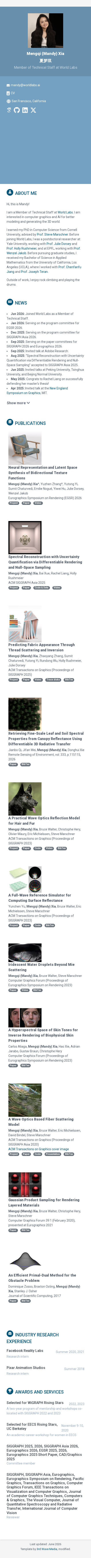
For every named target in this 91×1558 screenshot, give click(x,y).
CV (13, 93)
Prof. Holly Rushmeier (21, 248)
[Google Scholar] (9, 111)
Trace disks (53, 679)
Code (38, 848)
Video (38, 503)
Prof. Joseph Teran (34, 271)
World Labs (65, 212)
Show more (17, 403)
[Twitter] (33, 111)
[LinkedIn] (25, 111)
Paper (26, 503)
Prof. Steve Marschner (52, 234)
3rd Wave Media (47, 1549)
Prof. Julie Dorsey (59, 244)
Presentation (53, 1154)
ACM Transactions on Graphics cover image (38, 1149)
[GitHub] (17, 111)
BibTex (69, 679)
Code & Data (41, 587)
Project (14, 503)
